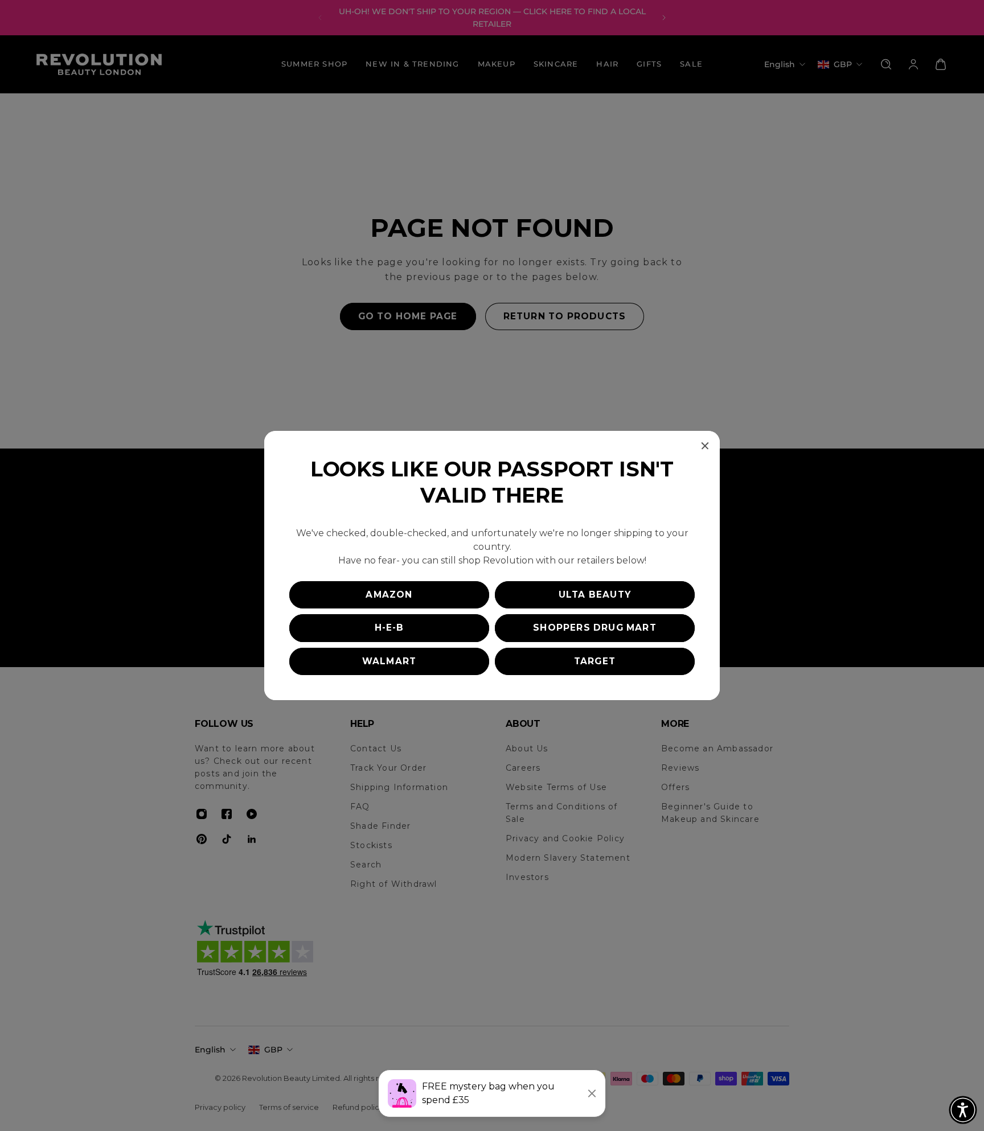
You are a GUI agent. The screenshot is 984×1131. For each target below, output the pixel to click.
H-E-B (389, 627)
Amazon (389, 594)
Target (595, 661)
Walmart (389, 661)
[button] (963, 1110)
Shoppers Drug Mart (595, 627)
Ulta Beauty (595, 594)
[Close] (705, 445)
